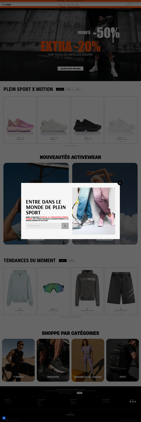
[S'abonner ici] (65, 226)
